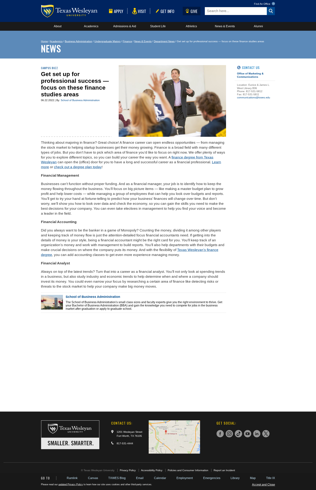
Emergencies (211, 478)
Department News (164, 41)
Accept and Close (263, 484)
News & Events (225, 26)
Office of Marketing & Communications (250, 75)
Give (194, 11)
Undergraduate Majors (107, 41)
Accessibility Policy (151, 470)
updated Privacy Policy (70, 484)
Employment (184, 478)
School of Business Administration (80, 100)
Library (235, 478)
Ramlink (72, 478)
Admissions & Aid (124, 26)
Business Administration (78, 41)
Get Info (167, 11)
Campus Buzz (49, 68)
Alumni (258, 26)
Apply (118, 11)
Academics (91, 26)
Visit (142, 11)
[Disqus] (133, 358)
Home (44, 41)
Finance (127, 41)
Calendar (160, 478)
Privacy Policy (128, 470)
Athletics (191, 26)
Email (140, 478)
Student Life (158, 26)
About (57, 26)
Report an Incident (224, 470)
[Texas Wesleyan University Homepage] (74, 11)
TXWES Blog (117, 478)
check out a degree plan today (78, 167)
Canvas (93, 478)
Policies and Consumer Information (188, 470)
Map (253, 478)
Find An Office (262, 3)
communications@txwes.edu (253, 97)
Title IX (270, 478)
